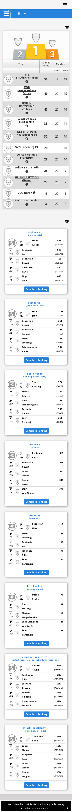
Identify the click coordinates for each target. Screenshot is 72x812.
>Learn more (41, 808)
